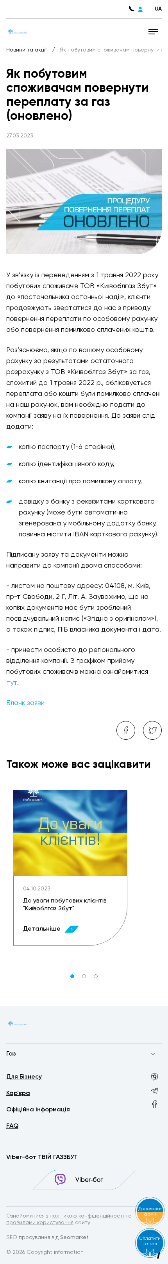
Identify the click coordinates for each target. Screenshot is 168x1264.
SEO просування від (47, 1237)
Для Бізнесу (24, 1077)
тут (11, 682)
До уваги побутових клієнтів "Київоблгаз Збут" (65, 905)
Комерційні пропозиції (35, 1069)
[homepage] (17, 31)
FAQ (12, 1126)
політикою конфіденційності (87, 1216)
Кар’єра (18, 1093)
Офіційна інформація (38, 1110)
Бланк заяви (25, 703)
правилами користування (39, 1222)
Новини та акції (27, 50)
